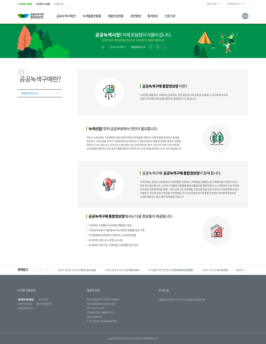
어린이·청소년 (215, 270)
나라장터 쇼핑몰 (43, 4)
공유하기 (150, 46)
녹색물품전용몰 (92, 16)
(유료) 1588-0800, (94, 303)
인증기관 (170, 16)
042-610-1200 (109, 303)
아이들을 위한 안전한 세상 (171, 270)
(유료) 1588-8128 (94, 316)
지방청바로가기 (234, 4)
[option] (77, 270)
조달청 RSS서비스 (26, 308)
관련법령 (135, 16)
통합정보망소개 (138, 47)
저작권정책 (43, 299)
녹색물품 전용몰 (25, 4)
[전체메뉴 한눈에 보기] (245, 16)
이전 (36, 269)
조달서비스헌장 (25, 303)
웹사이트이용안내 (44, 303)
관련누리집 (212, 4)
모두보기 (239, 270)
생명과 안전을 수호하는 (77, 270)
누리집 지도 (59, 4)
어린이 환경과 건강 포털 (122, 270)
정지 (41, 269)
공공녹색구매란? (66, 16)
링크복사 (157, 46)
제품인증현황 (115, 16)
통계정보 (152, 16)
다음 (46, 269)
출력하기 (164, 46)
